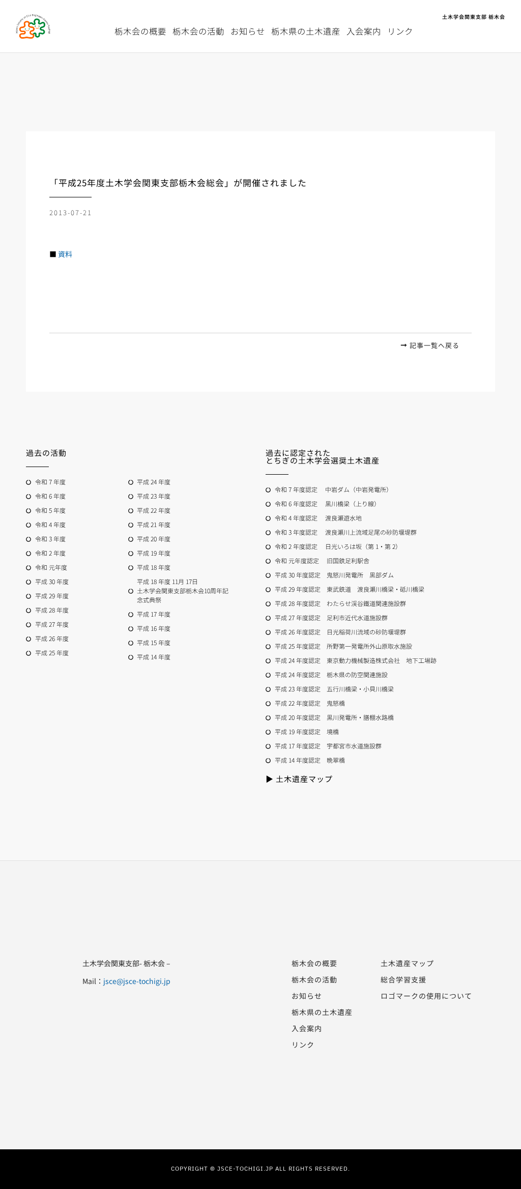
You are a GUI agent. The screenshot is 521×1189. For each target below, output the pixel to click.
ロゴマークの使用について (426, 996)
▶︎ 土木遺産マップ (299, 778)
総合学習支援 (403, 979)
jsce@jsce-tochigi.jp (136, 981)
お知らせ (247, 31)
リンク (400, 31)
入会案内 (363, 31)
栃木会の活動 (198, 31)
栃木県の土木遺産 (305, 31)
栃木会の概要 (140, 31)
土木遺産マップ (407, 963)
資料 (65, 254)
